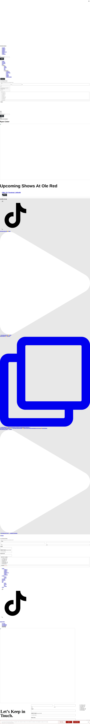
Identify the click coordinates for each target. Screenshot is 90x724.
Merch (2, 64)
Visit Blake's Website (2, 621)
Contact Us (5, 67)
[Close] (88, 722)
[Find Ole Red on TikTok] (15, 228)
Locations (3, 568)
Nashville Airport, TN (6, 572)
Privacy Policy (3, 623)
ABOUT (3, 65)
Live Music (3, 61)
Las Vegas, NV (5, 570)
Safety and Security (4, 625)
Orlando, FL (3, 53)
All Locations (3, 47)
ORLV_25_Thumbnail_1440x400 (11, 192)
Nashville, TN (5, 571)
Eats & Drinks (3, 62)
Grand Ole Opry (8, 71)
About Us (5, 66)
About (2, 582)
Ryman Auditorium (8, 72)
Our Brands (6, 70)
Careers (3, 587)
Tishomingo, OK (4, 54)
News (4, 69)
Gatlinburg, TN (5, 569)
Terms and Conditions (4, 624)
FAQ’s (4, 68)
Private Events (3, 63)
